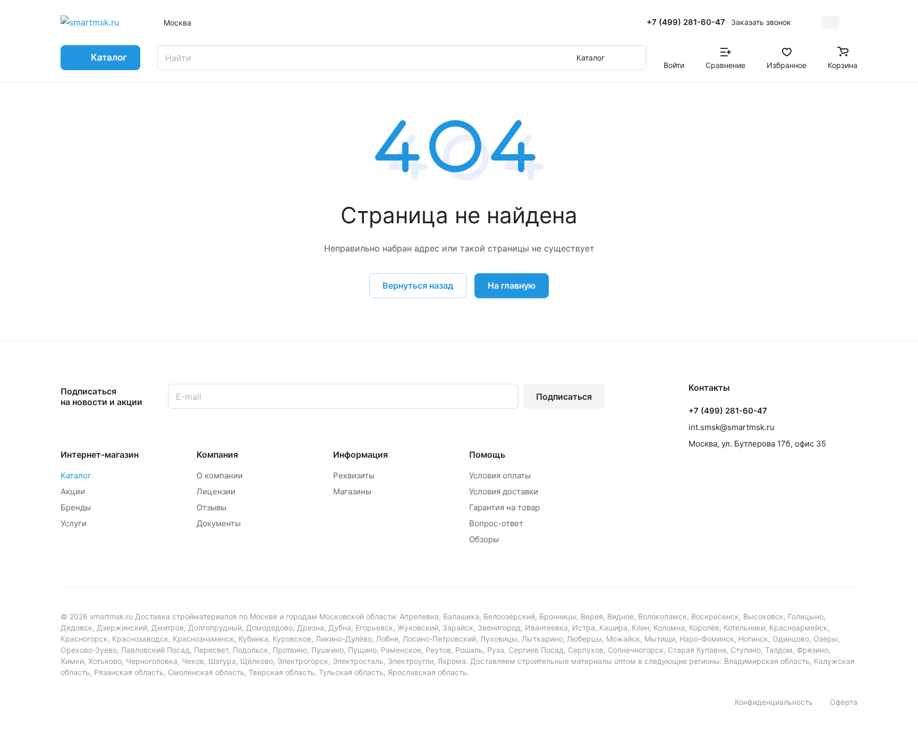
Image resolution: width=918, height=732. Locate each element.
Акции (73, 491)
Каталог (76, 475)
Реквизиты (354, 475)
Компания (217, 454)
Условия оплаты (500, 475)
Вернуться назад (417, 285)
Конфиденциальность (774, 701)
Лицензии (216, 491)
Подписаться (564, 396)
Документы (219, 523)
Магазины (352, 491)
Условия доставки (503, 491)
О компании (220, 475)
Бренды (76, 507)
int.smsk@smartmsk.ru (731, 427)
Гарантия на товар (504, 507)
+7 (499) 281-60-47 (686, 22)
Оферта (843, 701)
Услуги (74, 523)
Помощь (487, 454)
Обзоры (484, 539)
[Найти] (633, 57)
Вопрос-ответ (496, 523)
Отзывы (211, 507)
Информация (360, 454)
